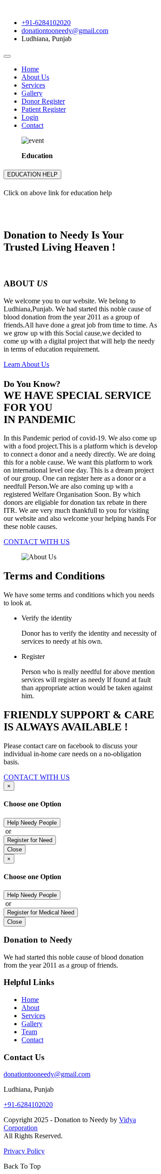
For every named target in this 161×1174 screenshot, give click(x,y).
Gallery (31, 93)
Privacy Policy (24, 1151)
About (30, 1007)
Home (30, 69)
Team (29, 1032)
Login (29, 117)
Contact (32, 125)
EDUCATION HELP (32, 174)
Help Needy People (32, 822)
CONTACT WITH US (37, 541)
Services (33, 85)
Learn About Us (26, 364)
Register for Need (29, 840)
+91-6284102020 (46, 22)
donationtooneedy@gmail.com (64, 30)
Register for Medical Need (40, 912)
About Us (35, 77)
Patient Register (43, 109)
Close (14, 849)
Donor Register (43, 101)
